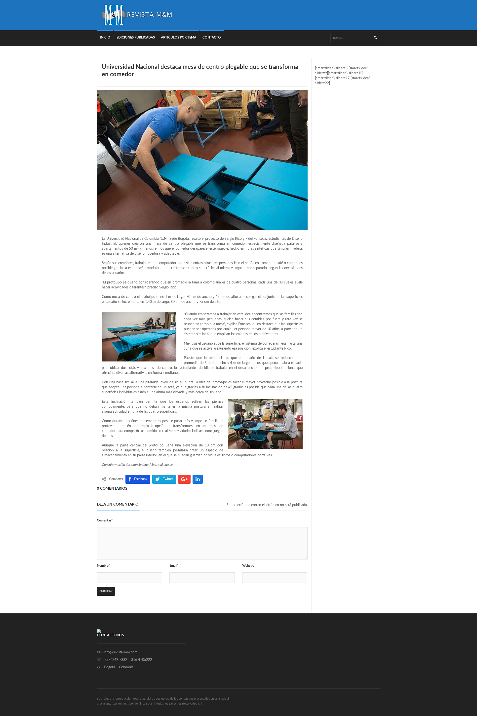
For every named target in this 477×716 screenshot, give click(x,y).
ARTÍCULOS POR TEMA (178, 37)
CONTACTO (211, 37)
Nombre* (103, 565)
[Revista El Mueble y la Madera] (136, 15)
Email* (174, 565)
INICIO (105, 37)
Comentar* (105, 520)
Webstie (248, 565)
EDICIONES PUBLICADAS (136, 37)
